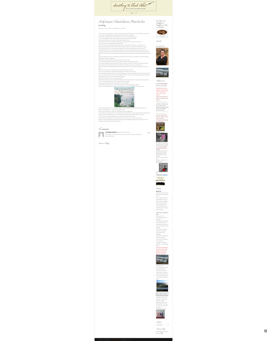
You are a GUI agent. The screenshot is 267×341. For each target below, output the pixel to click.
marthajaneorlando (110, 132)
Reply (148, 132)
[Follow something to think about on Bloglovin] (162, 175)
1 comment (122, 28)
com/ (158, 171)
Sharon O (102, 28)
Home (132, 13)
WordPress (129, 340)
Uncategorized (115, 28)
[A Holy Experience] (160, 132)
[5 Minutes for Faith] (160, 130)
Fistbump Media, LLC (115, 340)
